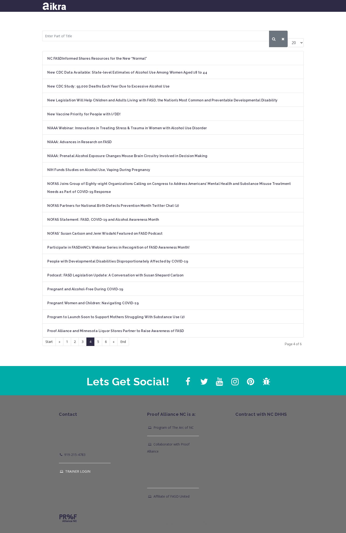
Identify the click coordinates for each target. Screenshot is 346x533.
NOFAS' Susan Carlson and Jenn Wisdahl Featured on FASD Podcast (104, 233)
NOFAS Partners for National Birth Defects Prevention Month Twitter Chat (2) (113, 206)
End (123, 341)
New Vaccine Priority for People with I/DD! (84, 114)
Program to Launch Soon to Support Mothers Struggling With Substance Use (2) (116, 317)
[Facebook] (188, 380)
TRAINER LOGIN (77, 471)
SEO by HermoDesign (227, 523)
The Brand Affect (197, 523)
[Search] (274, 39)
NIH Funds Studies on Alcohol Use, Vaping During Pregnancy (98, 170)
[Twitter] (203, 380)
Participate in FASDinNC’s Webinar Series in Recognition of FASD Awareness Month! (118, 247)
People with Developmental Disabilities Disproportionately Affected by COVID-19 (117, 261)
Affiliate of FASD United (171, 496)
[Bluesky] (265, 380)
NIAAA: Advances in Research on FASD (79, 142)
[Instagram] (234, 380)
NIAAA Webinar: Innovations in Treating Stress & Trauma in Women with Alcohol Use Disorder (127, 128)
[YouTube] (219, 380)
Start (49, 341)
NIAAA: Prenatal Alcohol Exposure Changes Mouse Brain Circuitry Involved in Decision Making (127, 156)
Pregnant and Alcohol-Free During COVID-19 (85, 289)
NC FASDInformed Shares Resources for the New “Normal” (97, 58)
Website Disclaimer (239, 517)
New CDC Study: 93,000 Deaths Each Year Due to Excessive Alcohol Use (108, 86)
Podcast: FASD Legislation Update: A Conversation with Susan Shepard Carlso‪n (115, 275)
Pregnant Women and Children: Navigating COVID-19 (93, 303)
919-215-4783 (74, 454)
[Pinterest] (250, 380)
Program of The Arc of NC (173, 427)
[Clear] (283, 39)
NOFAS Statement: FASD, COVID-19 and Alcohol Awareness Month (103, 219)
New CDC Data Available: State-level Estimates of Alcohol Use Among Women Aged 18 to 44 (127, 72)
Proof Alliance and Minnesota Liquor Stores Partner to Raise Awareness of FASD (115, 331)
